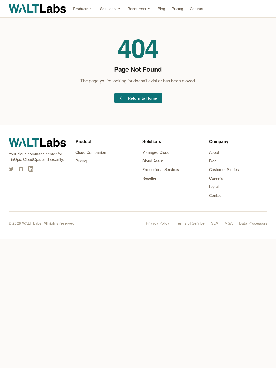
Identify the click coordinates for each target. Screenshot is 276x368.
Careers (216, 178)
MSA (229, 223)
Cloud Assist (152, 161)
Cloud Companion (90, 152)
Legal (214, 186)
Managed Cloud (156, 152)
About (214, 152)
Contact (196, 8)
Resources (136, 8)
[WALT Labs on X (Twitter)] (11, 169)
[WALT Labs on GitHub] (21, 169)
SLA (214, 223)
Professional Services (160, 169)
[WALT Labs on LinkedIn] (30, 169)
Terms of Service (190, 223)
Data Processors (253, 223)
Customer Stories (224, 169)
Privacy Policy (157, 223)
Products (80, 8)
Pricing (177, 8)
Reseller (149, 178)
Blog (161, 8)
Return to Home (142, 98)
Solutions (108, 8)
